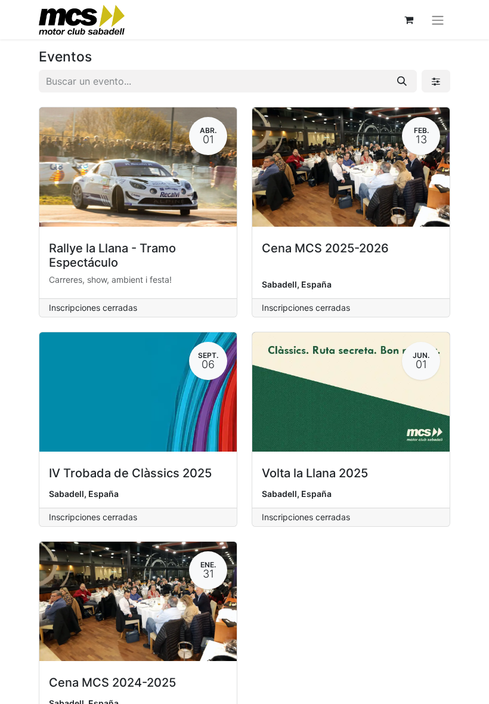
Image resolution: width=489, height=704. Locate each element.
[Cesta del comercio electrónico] (408, 20)
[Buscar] (402, 81)
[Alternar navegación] (437, 20)
